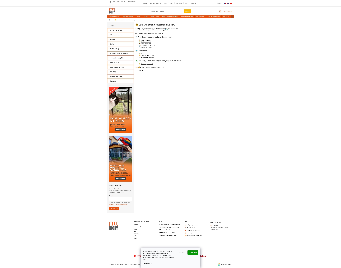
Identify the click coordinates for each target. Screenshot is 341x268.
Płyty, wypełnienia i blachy (148, 45)
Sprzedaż (113, 81)
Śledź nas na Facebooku (193, 230)
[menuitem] (114, 16)
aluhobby (189, 233)
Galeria (193, 3)
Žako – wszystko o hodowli (166, 230)
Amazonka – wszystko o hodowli (167, 235)
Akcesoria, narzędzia (117, 58)
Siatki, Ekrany (114, 49)
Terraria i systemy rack (147, 64)
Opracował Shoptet (226, 264)
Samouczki (179, 3)
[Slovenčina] (228, 3)
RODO (165, 3)
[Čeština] (225, 3)
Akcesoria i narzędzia (146, 47)
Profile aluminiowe (116, 30)
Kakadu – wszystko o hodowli (167, 232)
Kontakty (144, 3)
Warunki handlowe (155, 3)
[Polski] (231, 3)
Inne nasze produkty (116, 76)
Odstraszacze (114, 62)
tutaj (144, 259)
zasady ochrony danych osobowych (118, 204)
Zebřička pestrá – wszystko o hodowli (169, 227)
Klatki (112, 44)
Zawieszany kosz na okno (147, 55)
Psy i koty (113, 72)
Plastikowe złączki (146, 42)
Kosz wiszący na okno (117, 67)
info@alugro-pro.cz (192, 225)
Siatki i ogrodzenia (146, 44)
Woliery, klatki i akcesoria (147, 57)
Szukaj (187, 11)
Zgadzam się (193, 252)
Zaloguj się (114, 208)
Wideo (186, 3)
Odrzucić (182, 252)
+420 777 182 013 (191, 228)
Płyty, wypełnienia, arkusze (119, 53)
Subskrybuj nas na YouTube (194, 235)
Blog (171, 3)
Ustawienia (148, 264)
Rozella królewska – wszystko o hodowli (170, 225)
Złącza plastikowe (116, 35)
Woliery (112, 39)
